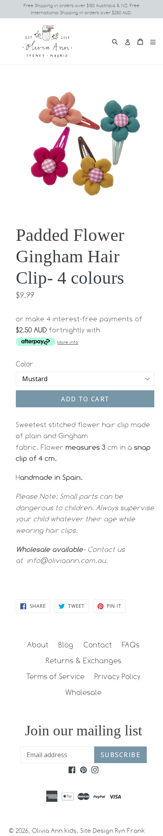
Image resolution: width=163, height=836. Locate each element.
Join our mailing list (83, 730)
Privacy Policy (118, 676)
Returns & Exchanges (83, 660)
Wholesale (83, 692)
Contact (97, 644)
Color (24, 364)
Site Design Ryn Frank (112, 830)
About (38, 644)
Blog (66, 644)
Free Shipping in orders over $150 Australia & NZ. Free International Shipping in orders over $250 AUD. (82, 9)
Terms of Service (55, 676)
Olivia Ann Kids (54, 830)
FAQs (131, 644)
